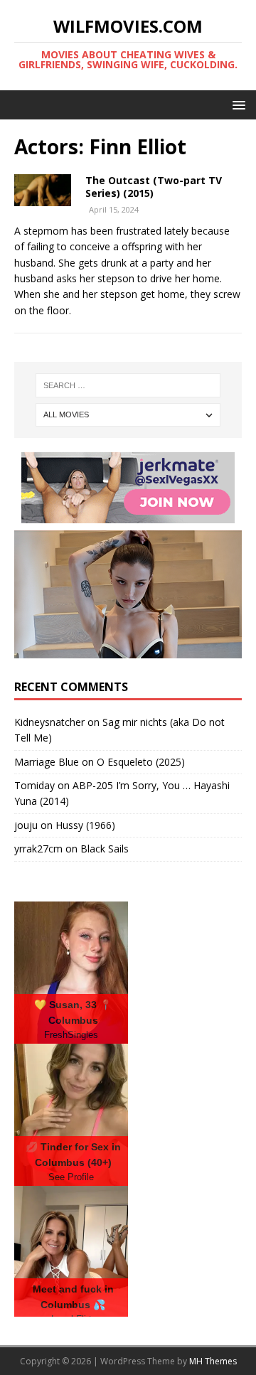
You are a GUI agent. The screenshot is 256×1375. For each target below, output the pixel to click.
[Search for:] (128, 385)
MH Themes (213, 1361)
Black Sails (104, 848)
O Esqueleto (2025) (141, 762)
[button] (236, 104)
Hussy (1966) (85, 825)
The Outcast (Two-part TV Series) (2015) (153, 186)
